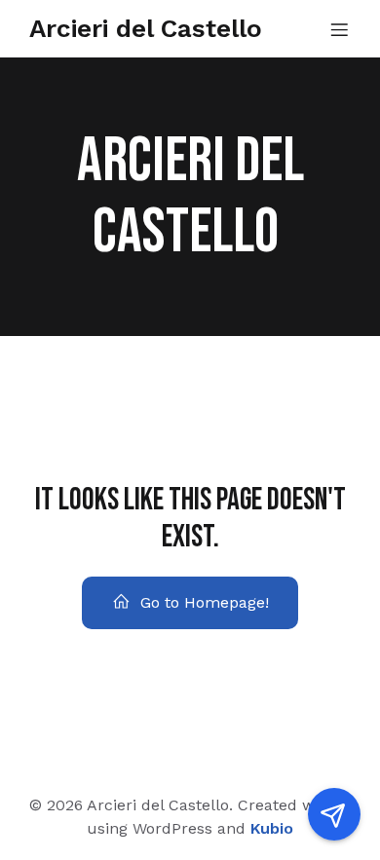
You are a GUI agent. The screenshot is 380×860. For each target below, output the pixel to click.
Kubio (271, 828)
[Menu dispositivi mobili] (339, 29)
